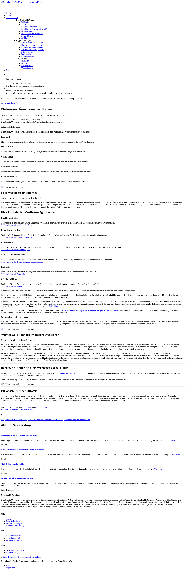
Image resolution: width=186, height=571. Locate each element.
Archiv (9, 519)
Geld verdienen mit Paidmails (13, 274)
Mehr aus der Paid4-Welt (16, 550)
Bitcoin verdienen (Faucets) (32, 43)
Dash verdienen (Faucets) (31, 45)
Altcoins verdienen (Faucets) (32, 49)
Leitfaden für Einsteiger (67, 373)
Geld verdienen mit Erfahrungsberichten (17, 237)
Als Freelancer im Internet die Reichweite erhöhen (22, 450)
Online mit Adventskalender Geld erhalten (19, 435)
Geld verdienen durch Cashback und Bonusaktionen (22, 262)
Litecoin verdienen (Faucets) (32, 47)
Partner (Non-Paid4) (14, 540)
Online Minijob (27, 61)
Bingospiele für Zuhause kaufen (14, 420)
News (8, 15)
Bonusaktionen (27, 36)
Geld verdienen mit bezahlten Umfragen (17, 225)
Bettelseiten (25, 63)
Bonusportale (81, 310)
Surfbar (24, 24)
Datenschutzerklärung (15, 526)
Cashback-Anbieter (112, 310)
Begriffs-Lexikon (13, 521)
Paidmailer (25, 22)
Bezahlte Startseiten (29, 31)
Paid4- (28, 407)
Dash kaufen (26, 54)
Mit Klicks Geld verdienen (32, 33)
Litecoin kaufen (27, 56)
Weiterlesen (172, 440)
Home (8, 13)
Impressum (10, 568)
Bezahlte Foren (27, 65)
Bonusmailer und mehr (10, 409)
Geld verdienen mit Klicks (11, 286)
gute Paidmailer (51, 306)
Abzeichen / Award (14, 536)
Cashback (25, 38)
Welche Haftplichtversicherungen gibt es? (18, 478)
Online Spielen (27, 68)
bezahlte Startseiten (28, 409)
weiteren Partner (41, 407)
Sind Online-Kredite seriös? (13, 464)
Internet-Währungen (14, 523)
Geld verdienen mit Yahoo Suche (77, 420)
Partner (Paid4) (12, 552)
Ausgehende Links (13, 538)
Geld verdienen (12, 17)
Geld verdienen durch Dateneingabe (15, 250)
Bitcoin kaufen (27, 52)
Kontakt (9, 70)
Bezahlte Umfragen (29, 27)
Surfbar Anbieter (68, 310)
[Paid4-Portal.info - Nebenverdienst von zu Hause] (21, 2)
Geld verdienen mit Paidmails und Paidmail (45, 420)
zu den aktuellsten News (10, 103)
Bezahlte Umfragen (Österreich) (34, 29)
